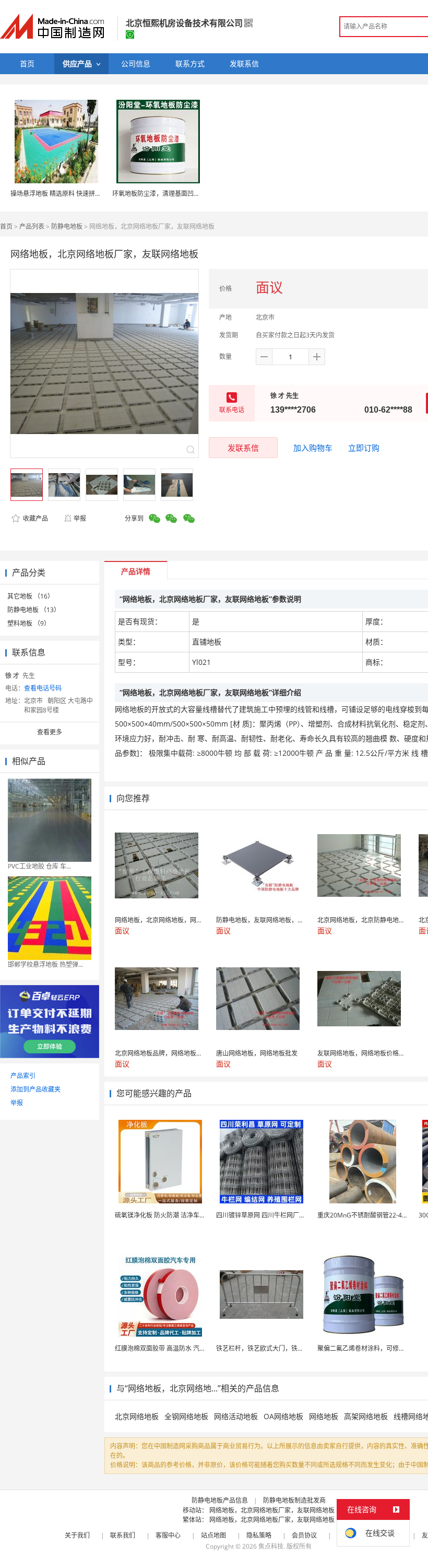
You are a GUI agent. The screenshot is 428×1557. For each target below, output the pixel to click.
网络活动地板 (236, 1416)
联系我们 (122, 1535)
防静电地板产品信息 (220, 1500)
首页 (6, 226)
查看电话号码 (43, 688)
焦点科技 (270, 1546)
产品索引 (22, 1075)
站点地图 (213, 1535)
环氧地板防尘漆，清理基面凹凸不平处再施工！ (178, 193)
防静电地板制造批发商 (294, 1500)
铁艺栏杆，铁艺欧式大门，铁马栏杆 (266, 1348)
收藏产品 (34, 518)
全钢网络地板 (186, 1416)
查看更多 (49, 732)
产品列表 (31, 226)
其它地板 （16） (30, 596)
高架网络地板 (366, 1416)
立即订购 (363, 447)
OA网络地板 (283, 1416)
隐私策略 (258, 1535)
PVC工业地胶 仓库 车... (39, 866)
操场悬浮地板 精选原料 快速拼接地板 (62, 193)
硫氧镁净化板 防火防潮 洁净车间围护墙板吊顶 (179, 1215)
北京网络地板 (137, 1416)
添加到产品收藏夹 (35, 1089)
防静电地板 (66, 226)
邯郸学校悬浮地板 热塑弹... (45, 964)
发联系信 (243, 447)
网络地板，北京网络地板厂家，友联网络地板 (272, 1510)
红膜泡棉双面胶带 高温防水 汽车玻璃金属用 (176, 1348)
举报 (80, 518)
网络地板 (323, 1416)
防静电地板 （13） (33, 609)
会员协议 (304, 1535)
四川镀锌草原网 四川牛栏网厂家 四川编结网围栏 (283, 1215)
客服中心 (168, 1535)
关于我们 (77, 1535)
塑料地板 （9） (28, 623)
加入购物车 (312, 447)
